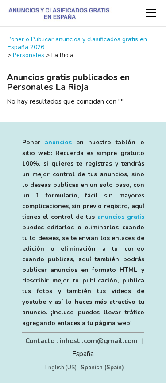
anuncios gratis (120, 217)
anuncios (58, 142)
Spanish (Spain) (102, 367)
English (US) (61, 367)
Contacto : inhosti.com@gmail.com (81, 341)
